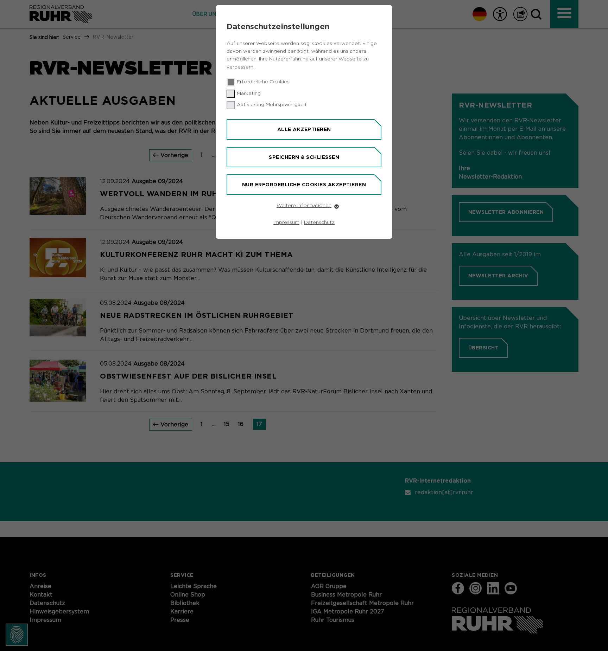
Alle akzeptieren (304, 129)
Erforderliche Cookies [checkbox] (263, 81)
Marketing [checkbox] (249, 93)
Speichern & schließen (304, 157)
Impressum (286, 222)
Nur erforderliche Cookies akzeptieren (304, 184)
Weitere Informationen (304, 205)
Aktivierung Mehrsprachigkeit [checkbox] (272, 104)
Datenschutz (319, 222)
